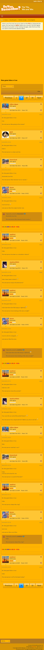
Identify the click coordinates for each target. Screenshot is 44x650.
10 (27, 98)
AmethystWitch (14, 262)
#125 (41, 244)
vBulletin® (34, 646)
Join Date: (12, 110)
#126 (41, 272)
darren (12, 187)
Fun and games (31, 20)
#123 (41, 170)
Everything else (13, 20)
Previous (8, 98)
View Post (24, 213)
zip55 (11, 132)
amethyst (12, 234)
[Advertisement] (22, 53)
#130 (41, 409)
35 (32, 98)
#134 (41, 522)
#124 (41, 197)
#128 (41, 329)
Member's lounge (22, 20)
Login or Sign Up (38, 1)
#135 (41, 567)
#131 (41, 437)
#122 (41, 142)
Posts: (23, 110)
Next (39, 98)
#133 (41, 495)
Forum (6, 20)
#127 (41, 300)
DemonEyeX (13, 160)
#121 (41, 114)
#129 (41, 381)
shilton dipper (14, 104)
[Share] (41, 110)
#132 (41, 465)
